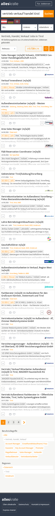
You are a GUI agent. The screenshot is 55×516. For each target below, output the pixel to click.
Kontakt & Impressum (40, 504)
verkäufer (38, 452)
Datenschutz (24, 504)
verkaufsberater (12, 456)
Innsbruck (9, 476)
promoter (39, 448)
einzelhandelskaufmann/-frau (34, 443)
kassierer (9, 448)
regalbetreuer (11, 452)
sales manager (25, 452)
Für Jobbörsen (43, 3)
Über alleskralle (9, 504)
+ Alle (5, 435)
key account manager (24, 448)
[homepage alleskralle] (11, 3)
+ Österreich (8, 467)
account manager (12, 443)
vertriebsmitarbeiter (29, 456)
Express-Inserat (9, 510)
